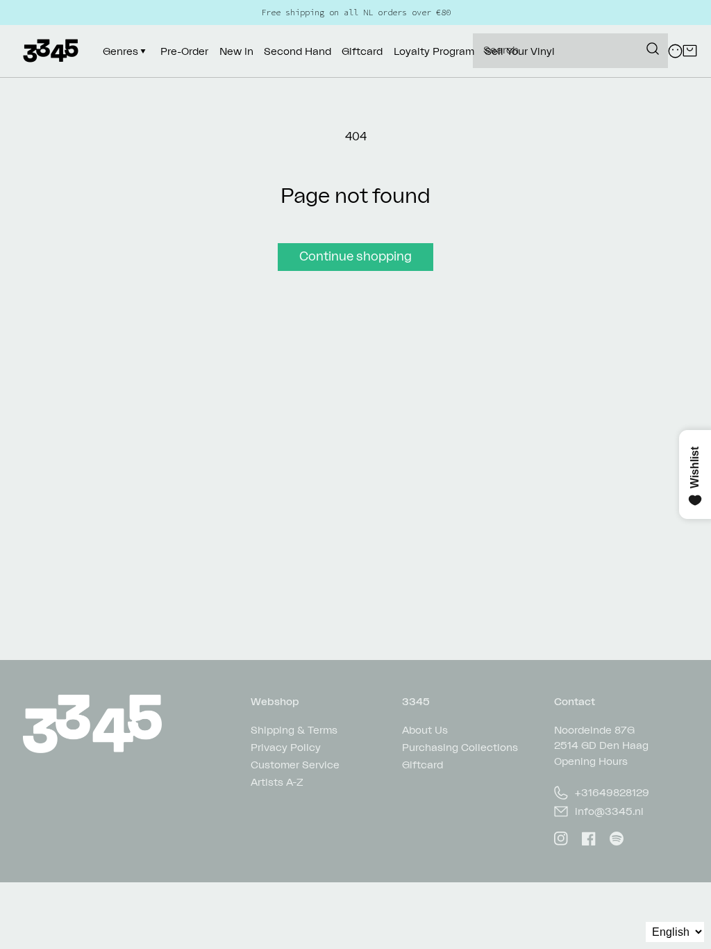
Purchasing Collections (460, 747)
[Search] (652, 48)
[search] (570, 50)
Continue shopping (355, 255)
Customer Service (295, 764)
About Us (425, 730)
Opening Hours (591, 761)
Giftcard (422, 764)
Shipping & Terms (294, 730)
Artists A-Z (277, 782)
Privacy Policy (286, 747)
